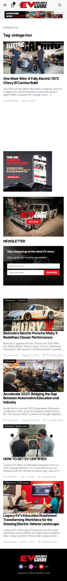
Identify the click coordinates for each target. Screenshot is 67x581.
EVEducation (21, 426)
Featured (58, 43)
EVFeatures (46, 43)
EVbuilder (9, 426)
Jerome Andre (10, 100)
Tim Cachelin (10, 476)
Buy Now (33, 222)
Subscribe (52, 272)
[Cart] (12, 5)
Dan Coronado (11, 355)
